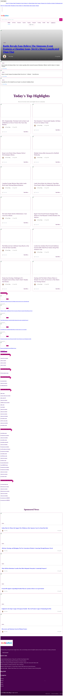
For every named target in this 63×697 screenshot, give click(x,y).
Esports (24, 22)
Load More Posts (3, 351)
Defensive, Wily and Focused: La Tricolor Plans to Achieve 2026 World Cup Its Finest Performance (17, 666)
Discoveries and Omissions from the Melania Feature (8, 348)
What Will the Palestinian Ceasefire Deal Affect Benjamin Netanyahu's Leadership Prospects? (14, 320)
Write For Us (48, 693)
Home (9, 22)
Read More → (26, 131)
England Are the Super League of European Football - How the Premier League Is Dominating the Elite (26, 608)
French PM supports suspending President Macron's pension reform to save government (13, 329)
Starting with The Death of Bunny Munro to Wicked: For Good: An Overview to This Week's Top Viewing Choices (46, 279)
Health (44, 22)
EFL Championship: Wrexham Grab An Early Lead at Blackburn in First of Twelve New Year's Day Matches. (15, 122)
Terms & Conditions (54, 693)
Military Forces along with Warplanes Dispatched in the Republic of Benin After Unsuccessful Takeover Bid (19, 662)
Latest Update (3, 1)
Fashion (29, 22)
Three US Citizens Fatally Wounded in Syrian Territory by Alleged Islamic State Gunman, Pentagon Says (21, 3)
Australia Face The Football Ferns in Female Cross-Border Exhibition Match (18, 82)
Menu (32, 24)
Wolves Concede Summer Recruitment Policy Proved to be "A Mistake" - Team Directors (20, 74)
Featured (34, 22)
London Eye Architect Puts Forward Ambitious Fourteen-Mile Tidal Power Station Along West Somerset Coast (46, 247)
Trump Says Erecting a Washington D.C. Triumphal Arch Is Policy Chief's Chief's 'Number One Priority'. (15, 279)
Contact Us (53, 22)
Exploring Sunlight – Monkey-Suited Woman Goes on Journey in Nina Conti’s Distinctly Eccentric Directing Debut (20, 668)
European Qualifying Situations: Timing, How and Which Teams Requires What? (14, 659)
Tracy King (10, 56)
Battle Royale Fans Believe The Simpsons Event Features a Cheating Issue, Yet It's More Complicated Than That (31, 49)
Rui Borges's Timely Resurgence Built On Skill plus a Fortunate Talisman (13, 660)
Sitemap (61, 693)
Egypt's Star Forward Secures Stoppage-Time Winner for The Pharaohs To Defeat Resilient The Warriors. (47, 215)
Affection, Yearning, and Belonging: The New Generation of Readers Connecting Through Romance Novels (16, 310)
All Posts (14, 22)
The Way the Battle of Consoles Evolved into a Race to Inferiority (12, 664)
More (48, 22)
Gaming (39, 22)
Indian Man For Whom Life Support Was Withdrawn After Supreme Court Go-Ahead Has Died (14, 301)
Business (19, 22)
